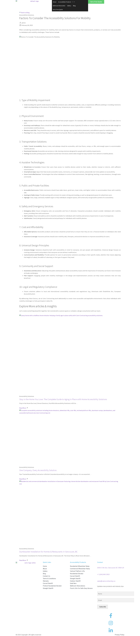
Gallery (69, 6)
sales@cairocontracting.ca (106, 581)
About (54, 2)
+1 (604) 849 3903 (103, 574)
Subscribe (102, 607)
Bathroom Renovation (59, 6)
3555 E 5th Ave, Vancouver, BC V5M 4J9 (110, 568)
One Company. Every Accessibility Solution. (38, 470)
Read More (22, 408)
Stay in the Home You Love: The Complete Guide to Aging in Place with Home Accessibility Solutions (63, 399)
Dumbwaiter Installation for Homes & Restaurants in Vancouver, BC (48, 551)
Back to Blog (25, 12)
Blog (74, 6)
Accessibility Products (64, 2)
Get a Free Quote (58, 9)
